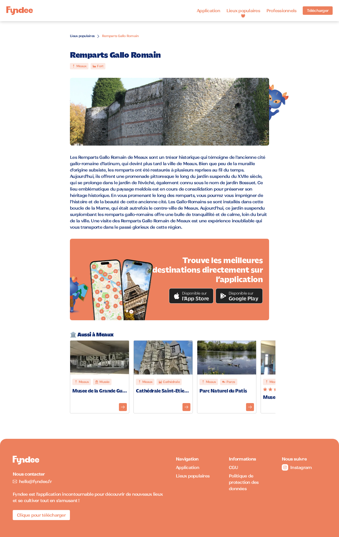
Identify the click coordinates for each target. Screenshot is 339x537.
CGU (233, 467)
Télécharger (317, 10)
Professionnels (281, 10)
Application (208, 10)
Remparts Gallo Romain (120, 36)
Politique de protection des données (244, 482)
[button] (191, 296)
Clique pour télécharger (41, 515)
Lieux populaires (243, 10)
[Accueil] (19, 10)
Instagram (301, 467)
